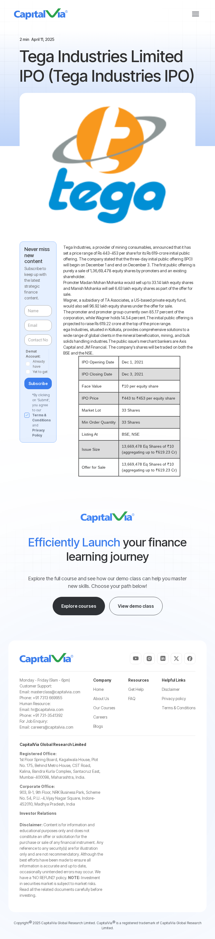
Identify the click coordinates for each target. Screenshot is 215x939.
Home (98, 689)
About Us (101, 698)
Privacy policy (174, 698)
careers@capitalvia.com (52, 727)
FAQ (131, 698)
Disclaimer (171, 689)
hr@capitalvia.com (47, 709)
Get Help (136, 689)
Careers (100, 717)
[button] (195, 14)
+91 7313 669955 (47, 697)
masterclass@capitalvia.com (55, 691)
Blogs (98, 726)
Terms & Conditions (178, 707)
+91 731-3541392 (48, 715)
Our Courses (104, 707)
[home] (41, 14)
